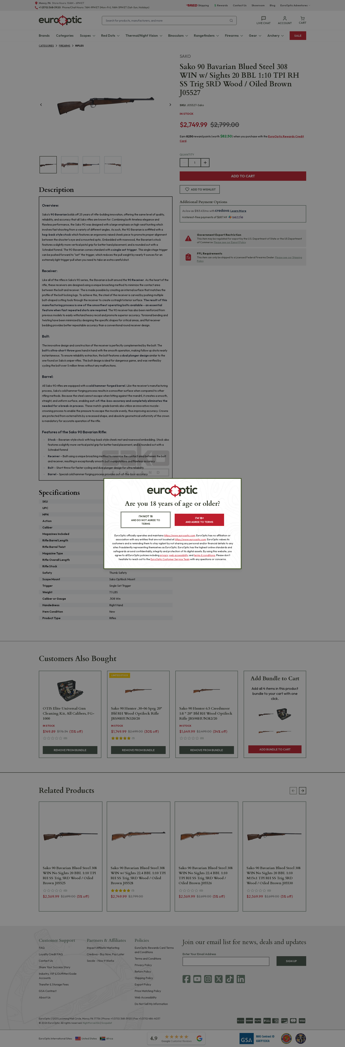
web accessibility (178, 555)
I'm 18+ (199, 520)
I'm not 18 (145, 519)
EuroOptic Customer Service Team (170, 559)
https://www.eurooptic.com (179, 535)
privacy (164, 555)
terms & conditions (204, 555)
